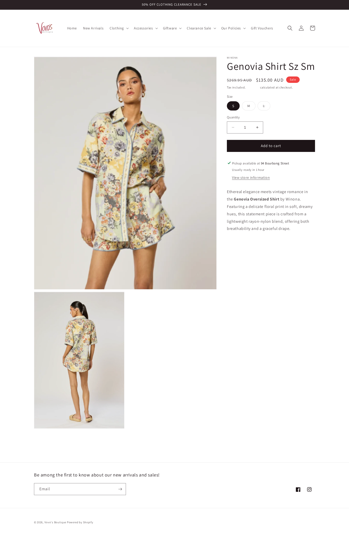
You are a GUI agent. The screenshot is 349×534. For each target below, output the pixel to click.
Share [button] (237, 244)
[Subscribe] (120, 489)
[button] (119, 28)
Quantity (233, 117)
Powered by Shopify (80, 522)
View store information (251, 177)
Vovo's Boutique (55, 522)
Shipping (253, 87)
